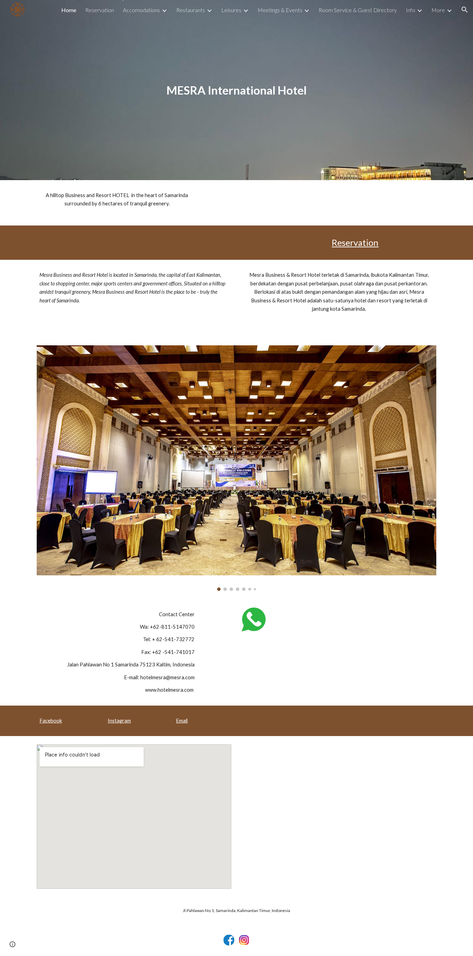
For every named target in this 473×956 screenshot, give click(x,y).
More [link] (438, 10)
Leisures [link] (231, 10)
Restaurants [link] (190, 10)
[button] (464, 9)
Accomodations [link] (141, 10)
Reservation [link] (99, 10)
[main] (236, 90)
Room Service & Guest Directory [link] (358, 10)
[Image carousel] (236, 468)
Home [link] (68, 10)
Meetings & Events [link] (280, 10)
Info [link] (410, 10)
